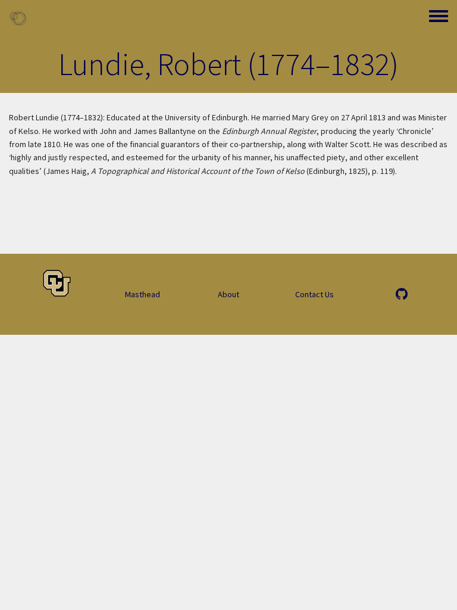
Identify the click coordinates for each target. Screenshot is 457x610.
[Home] (18, 18)
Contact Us (314, 294)
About (228, 294)
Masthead (142, 294)
